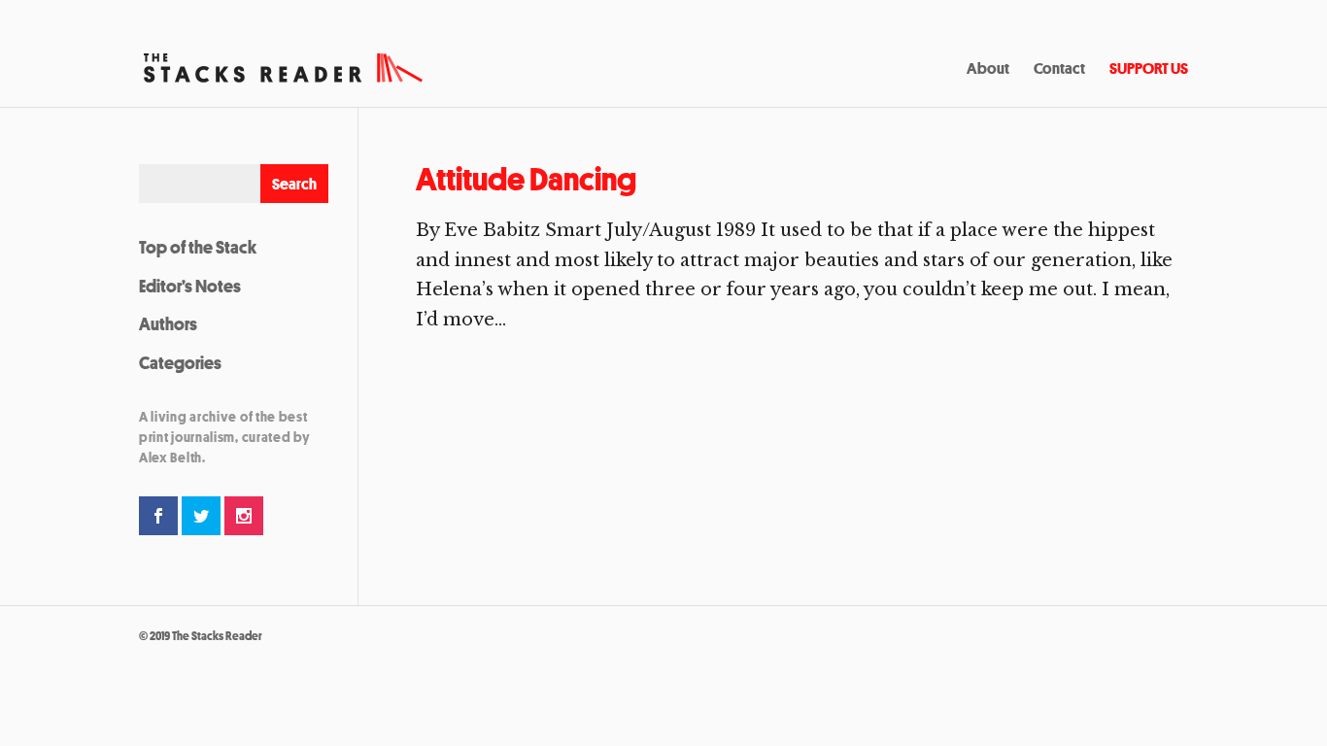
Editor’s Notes (190, 285)
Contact (1059, 70)
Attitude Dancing (526, 179)
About (988, 70)
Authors (168, 323)
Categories (180, 362)
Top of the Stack (197, 246)
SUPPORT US (1148, 70)
